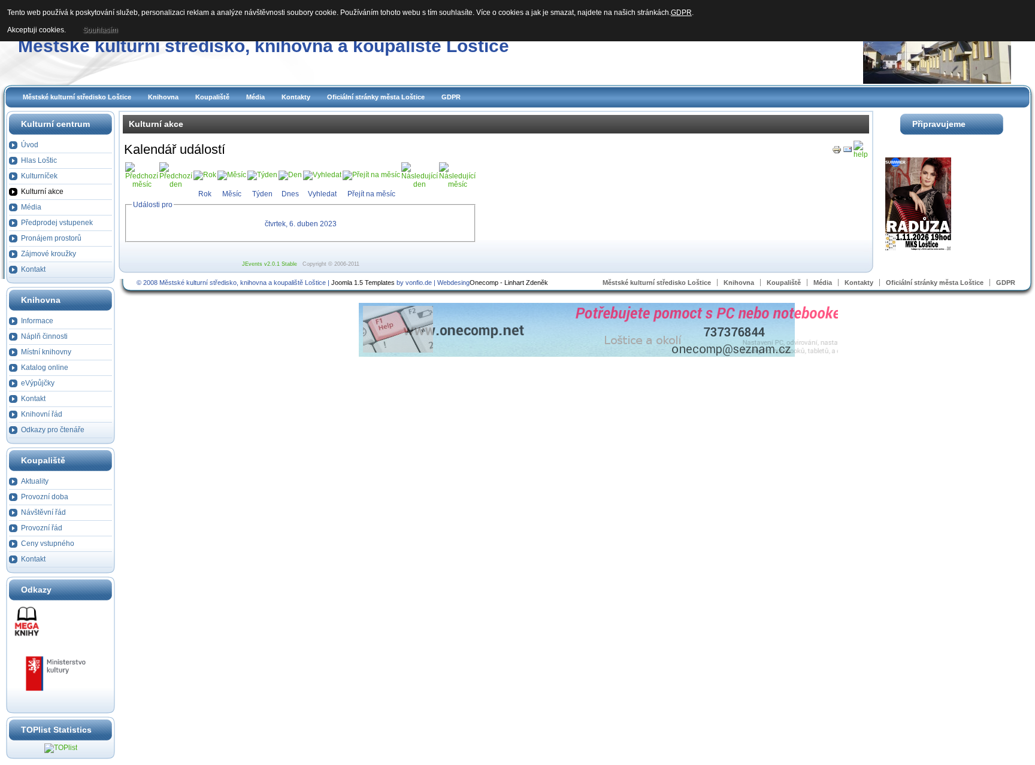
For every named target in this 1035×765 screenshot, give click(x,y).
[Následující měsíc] (457, 184)
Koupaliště (212, 97)
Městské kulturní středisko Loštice (77, 97)
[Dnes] (290, 175)
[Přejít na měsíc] (371, 175)
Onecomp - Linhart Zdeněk (509, 282)
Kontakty (296, 97)
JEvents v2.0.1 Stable (269, 264)
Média (255, 97)
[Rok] (204, 175)
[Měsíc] (231, 175)
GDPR (451, 97)
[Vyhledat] (322, 175)
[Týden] (262, 175)
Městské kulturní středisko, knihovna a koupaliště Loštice (263, 46)
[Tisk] (837, 152)
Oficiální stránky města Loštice (376, 97)
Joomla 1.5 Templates (363, 282)
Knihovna (163, 97)
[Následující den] (419, 184)
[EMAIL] (847, 152)
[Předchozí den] (175, 184)
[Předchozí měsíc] (141, 184)
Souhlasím (100, 30)
